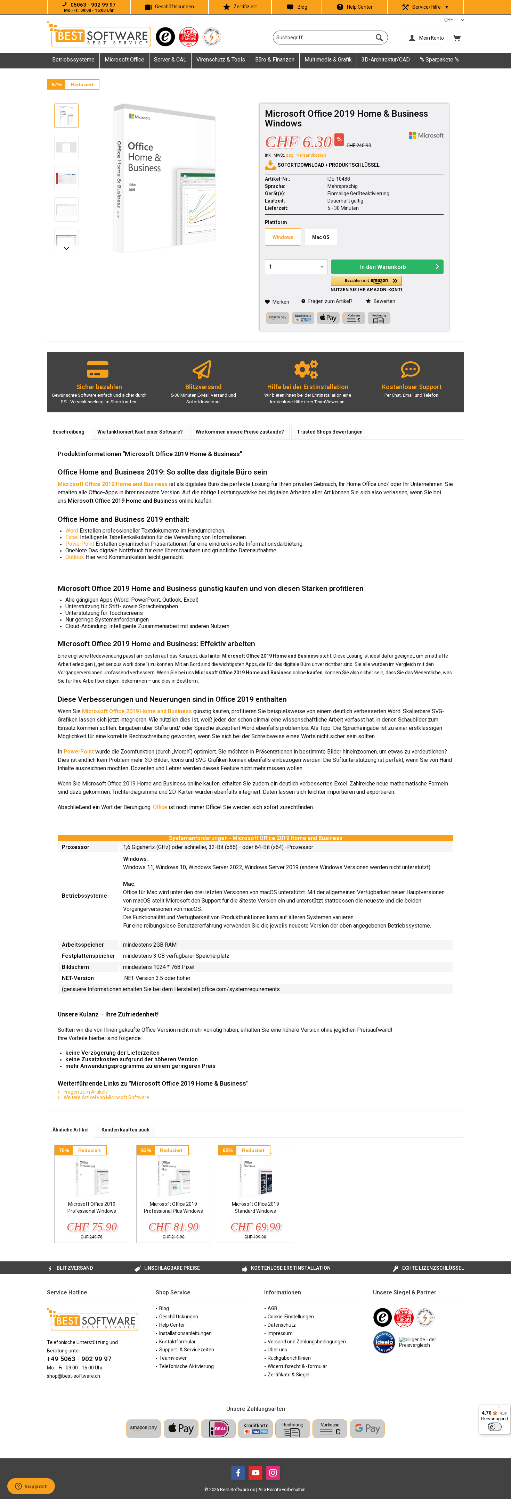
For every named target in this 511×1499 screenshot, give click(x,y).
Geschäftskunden (174, 6)
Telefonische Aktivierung (186, 1366)
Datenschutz (282, 1325)
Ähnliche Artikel (70, 1130)
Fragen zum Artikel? (329, 301)
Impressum (280, 1333)
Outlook (75, 557)
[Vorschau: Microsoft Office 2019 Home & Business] (66, 116)
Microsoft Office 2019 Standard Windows (255, 1207)
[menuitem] (456, 37)
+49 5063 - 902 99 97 (79, 1359)
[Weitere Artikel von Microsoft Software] (426, 135)
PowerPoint (80, 544)
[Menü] (500, 1409)
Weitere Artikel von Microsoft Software (106, 1097)
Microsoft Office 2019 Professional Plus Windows (173, 1207)
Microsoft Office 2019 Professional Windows (91, 1207)
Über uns (277, 1349)
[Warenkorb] (456, 37)
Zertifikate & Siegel (288, 1374)
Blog (302, 7)
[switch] (495, 1427)
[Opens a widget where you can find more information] (31, 1487)
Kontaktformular (177, 1341)
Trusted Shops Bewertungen (330, 432)
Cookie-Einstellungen (291, 1316)
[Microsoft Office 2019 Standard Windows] (255, 1172)
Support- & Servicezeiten (186, 1349)
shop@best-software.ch (73, 1376)
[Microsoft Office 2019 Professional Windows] (91, 1172)
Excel (72, 537)
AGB (272, 1308)
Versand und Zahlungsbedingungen (307, 1341)
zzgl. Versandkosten (306, 155)
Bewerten (384, 301)
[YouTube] (255, 1473)
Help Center (360, 7)
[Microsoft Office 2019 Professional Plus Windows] (174, 1172)
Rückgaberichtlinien (289, 1358)
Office (161, 807)
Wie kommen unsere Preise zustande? (240, 432)
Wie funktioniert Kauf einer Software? (140, 432)
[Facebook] (238, 1473)
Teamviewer (173, 1358)
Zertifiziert (245, 6)
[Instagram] (273, 1473)
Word (72, 530)
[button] (366, 283)
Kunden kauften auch (125, 1130)
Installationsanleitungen (185, 1333)
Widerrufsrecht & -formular (297, 1366)
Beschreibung (68, 432)
